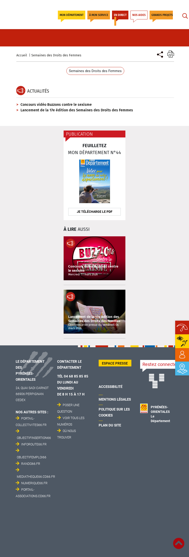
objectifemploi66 (31, 457)
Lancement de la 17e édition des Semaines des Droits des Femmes (77, 110)
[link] (182, 355)
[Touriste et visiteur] (160, 54)
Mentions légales (115, 399)
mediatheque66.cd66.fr (36, 476)
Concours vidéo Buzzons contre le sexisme (56, 104)
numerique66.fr (34, 483)
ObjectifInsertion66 (34, 438)
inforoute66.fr (34, 444)
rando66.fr (30, 464)
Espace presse (115, 363)
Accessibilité (110, 387)
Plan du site (110, 425)
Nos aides (139, 15)
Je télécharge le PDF (94, 211)
